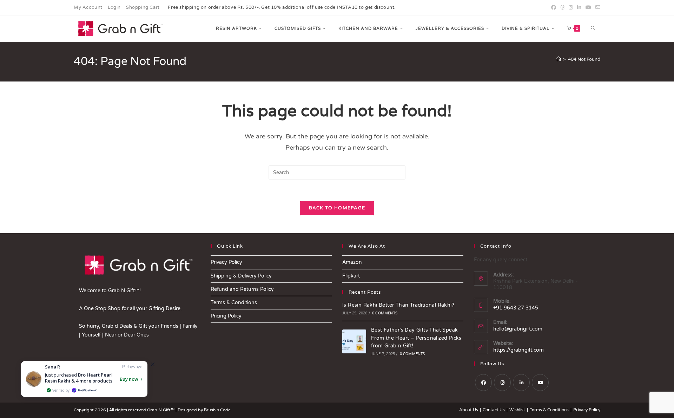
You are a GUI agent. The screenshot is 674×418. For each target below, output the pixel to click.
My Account (88, 7)
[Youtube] (540, 382)
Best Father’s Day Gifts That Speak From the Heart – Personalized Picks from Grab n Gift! (416, 338)
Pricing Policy (226, 316)
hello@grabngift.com (517, 329)
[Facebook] (483, 382)
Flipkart (351, 276)
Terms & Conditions (234, 303)
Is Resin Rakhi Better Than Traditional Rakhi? (398, 305)
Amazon (352, 262)
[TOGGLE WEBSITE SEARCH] (593, 28)
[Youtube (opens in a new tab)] (588, 7)
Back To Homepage (337, 208)
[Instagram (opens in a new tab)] (571, 7)
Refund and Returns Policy (242, 289)
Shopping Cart (143, 7)
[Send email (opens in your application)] (596, 7)
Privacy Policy (226, 262)
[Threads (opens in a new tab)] (562, 7)
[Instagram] (502, 382)
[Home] (558, 59)
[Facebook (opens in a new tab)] (553, 7)
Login (114, 7)
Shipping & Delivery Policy (241, 276)
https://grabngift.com (518, 350)
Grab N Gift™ (161, 409)
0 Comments (384, 313)
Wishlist (517, 409)
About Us (468, 409)
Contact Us (494, 409)
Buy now (129, 379)
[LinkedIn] (521, 382)
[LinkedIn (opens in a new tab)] (579, 7)
